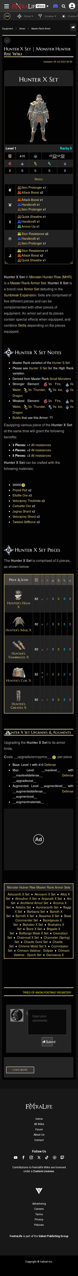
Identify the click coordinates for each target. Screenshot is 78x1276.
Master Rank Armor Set (28, 282)
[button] (42, 6)
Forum (39, 1129)
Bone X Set (34, 929)
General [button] (49, 16)
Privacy (39, 1219)
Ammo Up (28, 226)
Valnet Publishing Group (53, 1236)
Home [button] (27, 16)
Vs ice (57, 389)
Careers (39, 1208)
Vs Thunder (36, 389)
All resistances (41, 445)
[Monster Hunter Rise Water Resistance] (22, 163)
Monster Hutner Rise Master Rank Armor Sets (38, 887)
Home (39, 1118)
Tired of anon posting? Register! (47, 992)
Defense (50, 764)
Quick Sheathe (31, 216)
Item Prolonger (31, 187)
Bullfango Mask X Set (33, 933)
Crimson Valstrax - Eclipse (35, 950)
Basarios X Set (49, 916)
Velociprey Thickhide (27, 500)
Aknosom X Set (44, 894)
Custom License (43, 1171)
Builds (17, 417)
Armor (22, 28)
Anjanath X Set (52, 898)
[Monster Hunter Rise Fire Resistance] (10, 163)
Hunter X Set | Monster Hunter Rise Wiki (37, 51)
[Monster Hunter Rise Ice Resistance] (49, 163)
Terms (39, 1214)
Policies (39, 1224)
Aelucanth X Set (18, 894)
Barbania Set (36, 911)
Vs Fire (54, 384)
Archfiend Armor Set (34, 903)
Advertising (39, 1203)
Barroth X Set (25, 916)
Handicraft (28, 204)
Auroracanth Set (47, 907)
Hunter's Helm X (18, 605)
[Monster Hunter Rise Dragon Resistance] (65, 163)
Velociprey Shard (24, 516)
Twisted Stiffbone (24, 522)
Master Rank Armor (40, 28)
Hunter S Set (61, 362)
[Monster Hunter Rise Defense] (10, 155)
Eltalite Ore (20, 495)
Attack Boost (30, 192)
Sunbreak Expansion (20, 294)
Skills (38, 179)
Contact (39, 1140)
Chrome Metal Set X (32, 946)
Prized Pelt (20, 490)
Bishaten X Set (33, 924)
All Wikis (39, 1124)
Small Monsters (60, 378)
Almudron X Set (26, 898)
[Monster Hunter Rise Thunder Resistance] (35, 163)
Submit (49, 1042)
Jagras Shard (22, 511)
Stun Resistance (32, 233)
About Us (39, 1134)
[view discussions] (73, 27)
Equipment (7, 28)
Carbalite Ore (22, 506)
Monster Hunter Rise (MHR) (50, 276)
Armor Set (31, 288)
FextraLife (16, 1236)
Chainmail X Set (28, 937)
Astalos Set (23, 907)
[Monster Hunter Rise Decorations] (35, 155)
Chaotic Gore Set (36, 942)
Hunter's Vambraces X (18, 655)
